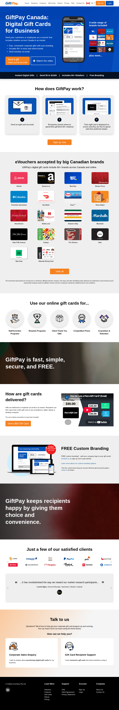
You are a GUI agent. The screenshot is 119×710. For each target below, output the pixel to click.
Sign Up (100, 3)
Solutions (34, 3)
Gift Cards (52, 3)
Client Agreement (68, 692)
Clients (59, 3)
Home (27, 3)
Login (110, 3)
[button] (8, 562)
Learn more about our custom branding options (78, 463)
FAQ (72, 3)
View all (59, 271)
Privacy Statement (68, 694)
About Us (99, 690)
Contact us (65, 459)
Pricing (66, 3)
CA (92, 3)
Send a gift (17, 60)
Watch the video (44, 61)
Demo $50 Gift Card (18, 423)
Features (43, 3)
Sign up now (59, 142)
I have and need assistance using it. (86, 657)
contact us (64, 470)
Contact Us (80, 3)
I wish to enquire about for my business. (31, 659)
